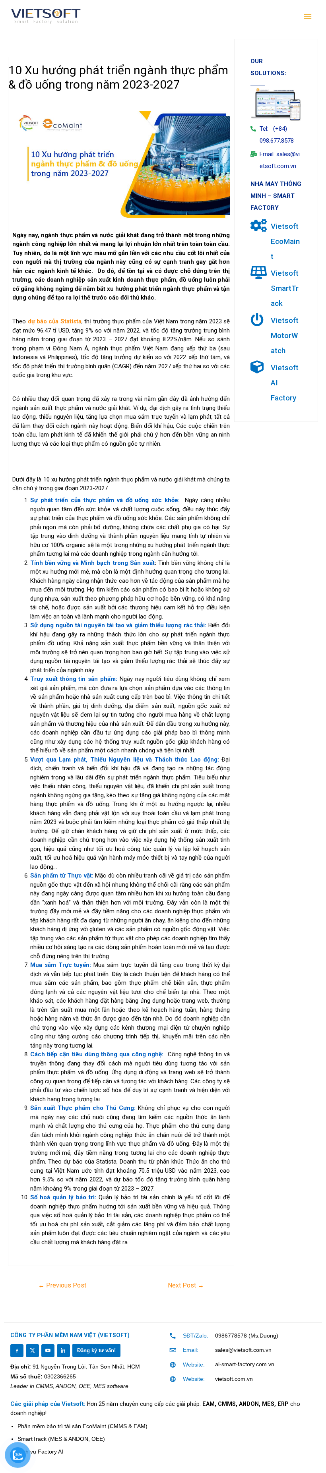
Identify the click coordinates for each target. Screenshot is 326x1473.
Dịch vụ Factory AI (40, 1451)
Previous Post (62, 1285)
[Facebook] (16, 1350)
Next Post (186, 1285)
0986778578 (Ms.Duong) (246, 1335)
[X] (32, 1350)
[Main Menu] (308, 16)
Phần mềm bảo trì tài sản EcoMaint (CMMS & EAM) (82, 1426)
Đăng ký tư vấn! (96, 1350)
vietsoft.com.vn (234, 1379)
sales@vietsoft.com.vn (243, 1350)
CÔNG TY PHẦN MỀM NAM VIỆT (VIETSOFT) (70, 1335)
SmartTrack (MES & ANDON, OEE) (61, 1439)
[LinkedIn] (63, 1350)
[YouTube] (47, 1350)
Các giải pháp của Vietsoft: (48, 1403)
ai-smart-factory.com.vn (244, 1364)
